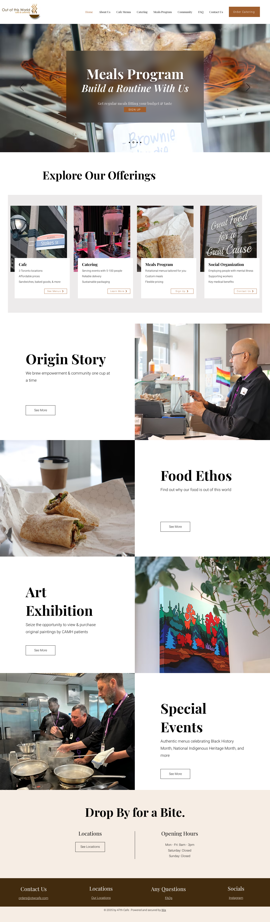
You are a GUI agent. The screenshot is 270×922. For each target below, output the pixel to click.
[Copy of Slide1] (133, 142)
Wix (163, 910)
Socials (236, 888)
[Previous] (22, 87)
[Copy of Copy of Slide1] (137, 142)
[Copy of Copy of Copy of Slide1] (140, 142)
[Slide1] (129, 142)
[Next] (248, 87)
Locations (101, 888)
